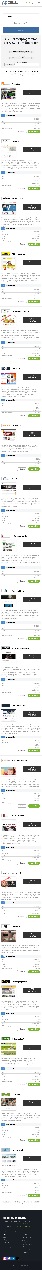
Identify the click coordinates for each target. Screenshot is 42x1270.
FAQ (23, 1247)
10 (31, 74)
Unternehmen (26, 1237)
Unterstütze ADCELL (9, 1248)
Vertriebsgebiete (22, 62)
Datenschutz (26, 1249)
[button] (21, 30)
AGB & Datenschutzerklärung (29, 1243)
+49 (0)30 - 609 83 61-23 (23, 1226)
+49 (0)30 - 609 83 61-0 (22, 1224)
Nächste (36, 74)
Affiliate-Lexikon (7, 1240)
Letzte (21, 75)
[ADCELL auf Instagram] (5, 1258)
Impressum (25, 1252)
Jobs (23, 1240)
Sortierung (21, 56)
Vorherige (6, 74)
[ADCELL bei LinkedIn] (13, 1258)
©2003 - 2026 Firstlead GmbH (21, 1265)
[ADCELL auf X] (17, 1258)
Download (6, 1243)
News (4, 1237)
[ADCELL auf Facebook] (9, 1258)
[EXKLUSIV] (8, 326)
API (4, 1245)
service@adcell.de (12, 1231)
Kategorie (22, 50)
